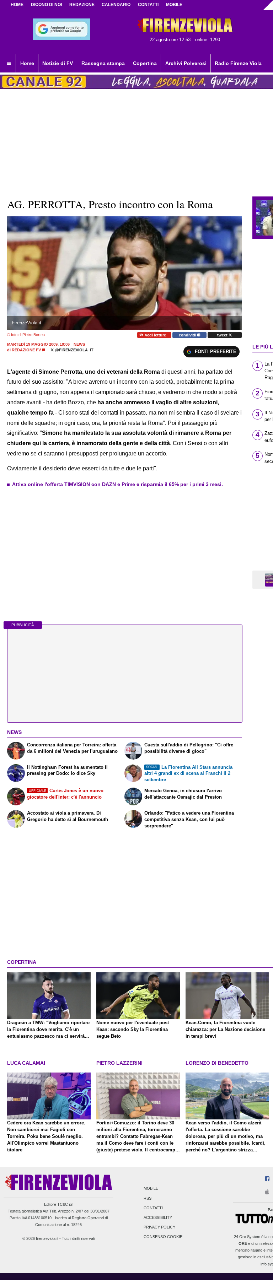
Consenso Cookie (163, 1237)
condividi (188, 335)
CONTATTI (148, 4)
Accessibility (158, 1217)
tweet (223, 335)
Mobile (151, 1189)
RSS (147, 1198)
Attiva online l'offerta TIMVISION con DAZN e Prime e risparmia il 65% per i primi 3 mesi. (117, 484)
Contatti (153, 1208)
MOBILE (174, 4)
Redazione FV (26, 350)
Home (17, 4)
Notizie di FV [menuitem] (57, 63)
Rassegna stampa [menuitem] (103, 63)
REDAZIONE (82, 4)
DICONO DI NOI (46, 4)
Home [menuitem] (27, 63)
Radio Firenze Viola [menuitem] (238, 63)
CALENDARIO (116, 4)
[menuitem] (9, 63)
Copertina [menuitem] (145, 63)
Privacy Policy (159, 1227)
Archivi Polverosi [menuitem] (186, 63)
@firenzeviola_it (73, 350)
